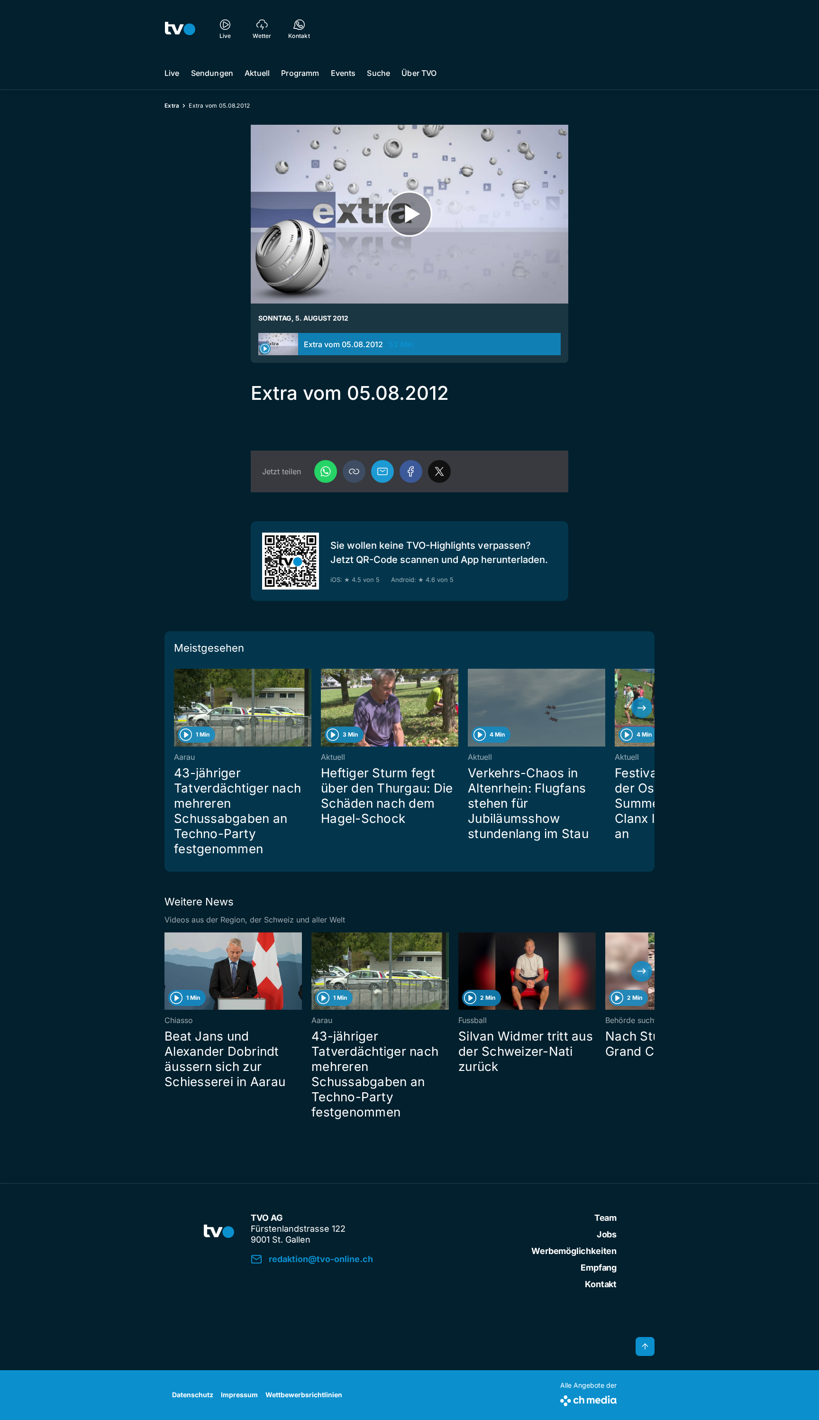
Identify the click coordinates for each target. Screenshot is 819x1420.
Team (605, 1218)
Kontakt (601, 1284)
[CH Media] (588, 1399)
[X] (439, 471)
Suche (378, 73)
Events (343, 73)
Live (172, 73)
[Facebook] (411, 471)
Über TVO (419, 73)
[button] (354, 471)
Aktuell (257, 73)
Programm (300, 73)
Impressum (239, 1395)
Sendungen (212, 73)
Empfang (599, 1267)
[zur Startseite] (180, 28)
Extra (171, 105)
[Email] (382, 471)
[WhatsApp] (325, 471)
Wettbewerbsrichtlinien (303, 1395)
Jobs (607, 1234)
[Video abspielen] (409, 214)
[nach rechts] (641, 707)
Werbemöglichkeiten (574, 1251)
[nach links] (177, 707)
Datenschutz (192, 1395)
